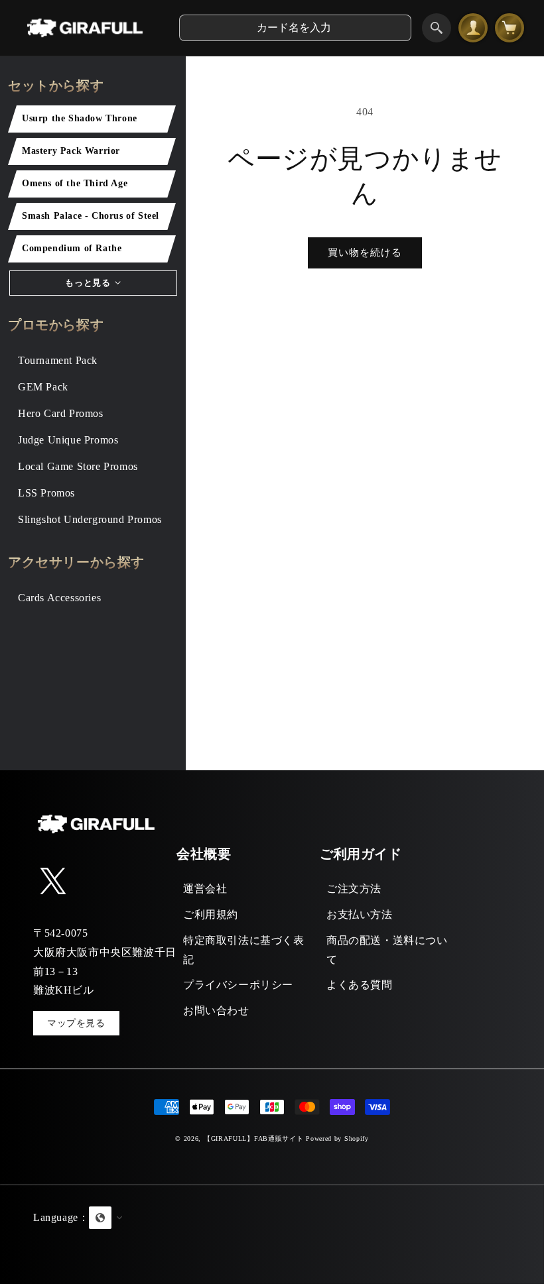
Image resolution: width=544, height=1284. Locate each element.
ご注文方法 (353, 888)
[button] (272, 1234)
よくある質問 (359, 984)
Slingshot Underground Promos (90, 519)
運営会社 (205, 888)
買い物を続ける (365, 252)
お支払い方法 (359, 914)
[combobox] (295, 28)
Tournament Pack (58, 360)
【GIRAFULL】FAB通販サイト (254, 1138)
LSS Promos (46, 492)
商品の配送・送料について (387, 950)
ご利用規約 (210, 914)
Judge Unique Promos (68, 439)
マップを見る (76, 1023)
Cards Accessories (59, 597)
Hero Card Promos (60, 413)
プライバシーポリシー (238, 984)
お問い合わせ (216, 1010)
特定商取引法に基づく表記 (244, 950)
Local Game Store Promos (78, 466)
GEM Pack (43, 386)
